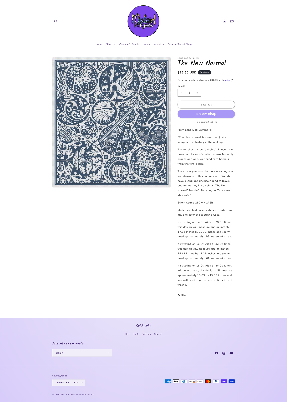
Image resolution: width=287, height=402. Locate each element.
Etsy (127, 333)
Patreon (146, 333)
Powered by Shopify (84, 394)
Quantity (182, 86)
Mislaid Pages (67, 394)
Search (158, 333)
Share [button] (184, 295)
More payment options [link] (206, 122)
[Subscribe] (108, 353)
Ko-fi (136, 333)
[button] (55, 21)
